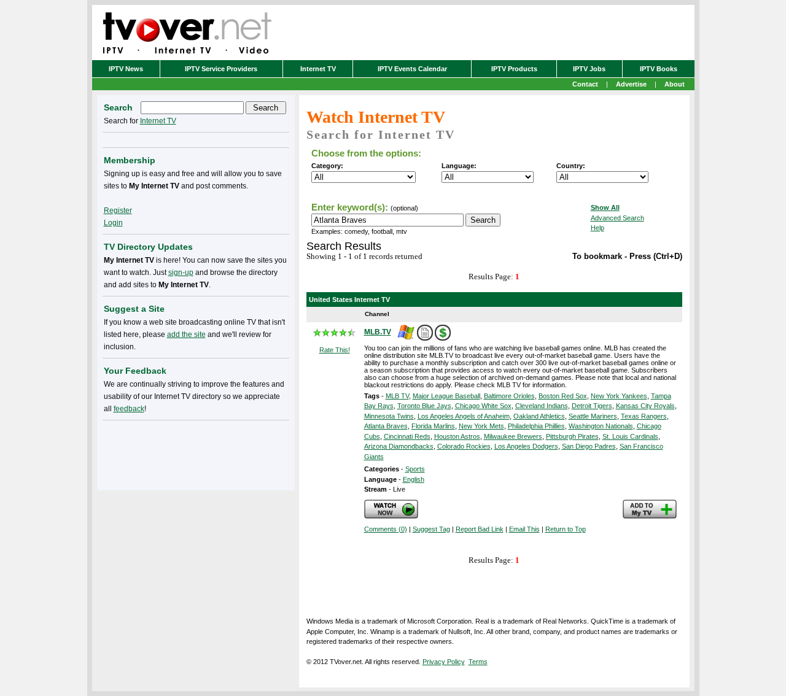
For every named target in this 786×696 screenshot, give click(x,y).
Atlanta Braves (386, 426)
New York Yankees (619, 396)
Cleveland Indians (541, 405)
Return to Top (565, 529)
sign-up (180, 272)
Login (113, 222)
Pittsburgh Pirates (572, 436)
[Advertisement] (196, 453)
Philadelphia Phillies (536, 426)
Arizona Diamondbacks (399, 446)
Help (597, 227)
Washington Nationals (601, 426)
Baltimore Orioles (509, 396)
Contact (585, 84)
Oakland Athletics (539, 416)
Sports (415, 469)
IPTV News (126, 68)
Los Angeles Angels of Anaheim (464, 416)
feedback (129, 408)
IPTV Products (514, 68)
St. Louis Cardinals (630, 436)
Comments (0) (385, 529)
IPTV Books (658, 68)
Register (118, 210)
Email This (524, 529)
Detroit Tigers (592, 405)
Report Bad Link (480, 529)
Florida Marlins (433, 426)
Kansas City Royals (645, 405)
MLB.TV (377, 332)
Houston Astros (457, 436)
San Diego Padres (589, 446)
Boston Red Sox (563, 396)
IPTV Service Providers (221, 68)
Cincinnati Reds (407, 436)
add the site (186, 334)
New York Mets (481, 426)
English (413, 479)
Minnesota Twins (389, 416)
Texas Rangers (644, 416)
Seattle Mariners (593, 416)
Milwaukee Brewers (513, 436)
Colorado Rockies (464, 446)
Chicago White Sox (483, 405)
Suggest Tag (431, 529)
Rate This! (334, 350)
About (674, 84)
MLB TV (397, 396)
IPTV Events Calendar (412, 68)
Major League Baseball (446, 396)
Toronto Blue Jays (424, 405)
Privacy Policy (443, 661)
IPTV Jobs (589, 68)
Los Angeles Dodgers (526, 446)
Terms (478, 661)
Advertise (631, 84)
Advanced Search (617, 218)
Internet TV (318, 68)
